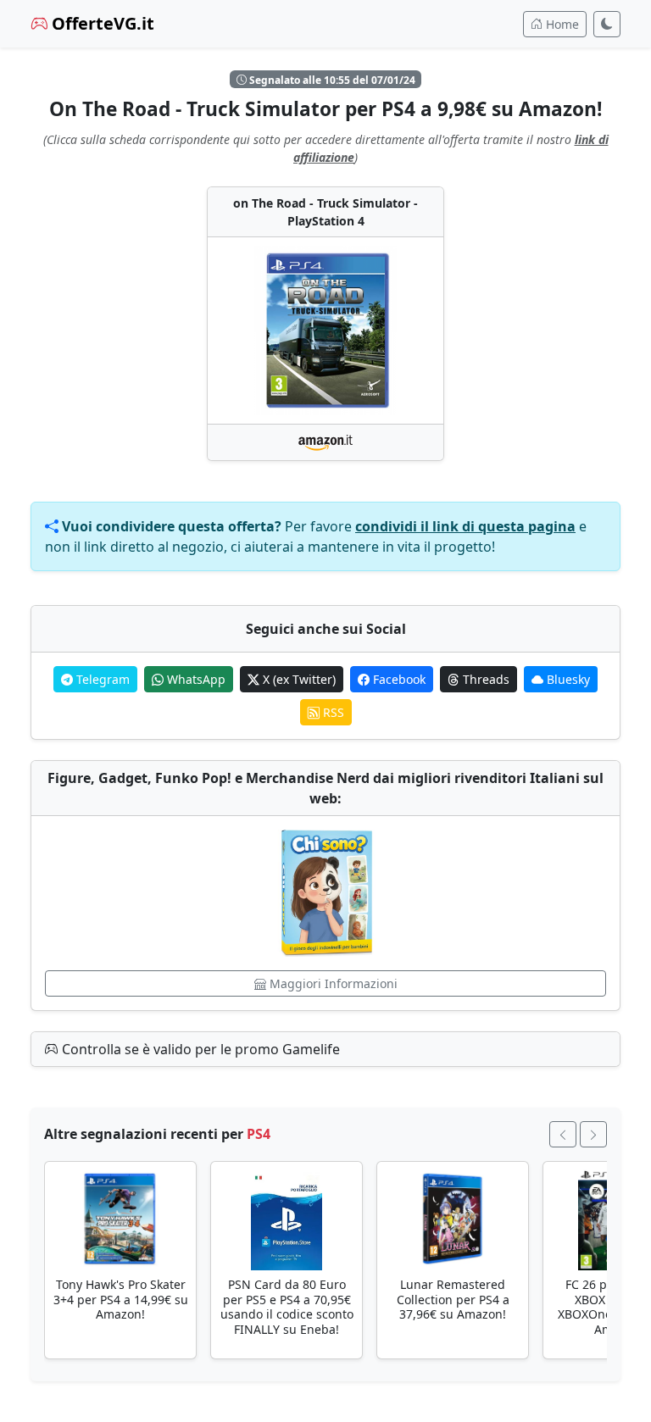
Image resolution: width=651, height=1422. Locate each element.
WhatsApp (194, 679)
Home (560, 24)
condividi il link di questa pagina (465, 526)
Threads (484, 679)
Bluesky (566, 679)
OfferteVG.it (100, 23)
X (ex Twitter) (297, 679)
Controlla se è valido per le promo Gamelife (199, 1049)
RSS (332, 712)
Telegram (101, 679)
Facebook (398, 679)
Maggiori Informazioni (332, 983)
